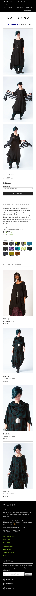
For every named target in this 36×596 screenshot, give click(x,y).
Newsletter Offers (24, 27)
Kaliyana (11, 234)
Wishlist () (28, 10)
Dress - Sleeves (10, 233)
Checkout (28, 7)
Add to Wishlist (10, 198)
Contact (7, 4)
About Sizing (6, 539)
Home (6, 1)
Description (7, 204)
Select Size (6, 186)
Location (21, 1)
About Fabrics (7, 543)
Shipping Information (9, 546)
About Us (13, 1)
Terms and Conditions (9, 536)
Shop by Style (26, 24)
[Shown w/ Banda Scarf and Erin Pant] (18, 100)
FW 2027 (7, 24)
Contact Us (6, 556)
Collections (15, 24)
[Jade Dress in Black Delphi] (18, 52)
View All (7, 27)
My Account (8, 7)
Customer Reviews (8, 552)
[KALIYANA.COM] (18, 18)
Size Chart (15, 204)
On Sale (14, 27)
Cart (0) (20, 7)
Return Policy (25, 204)
